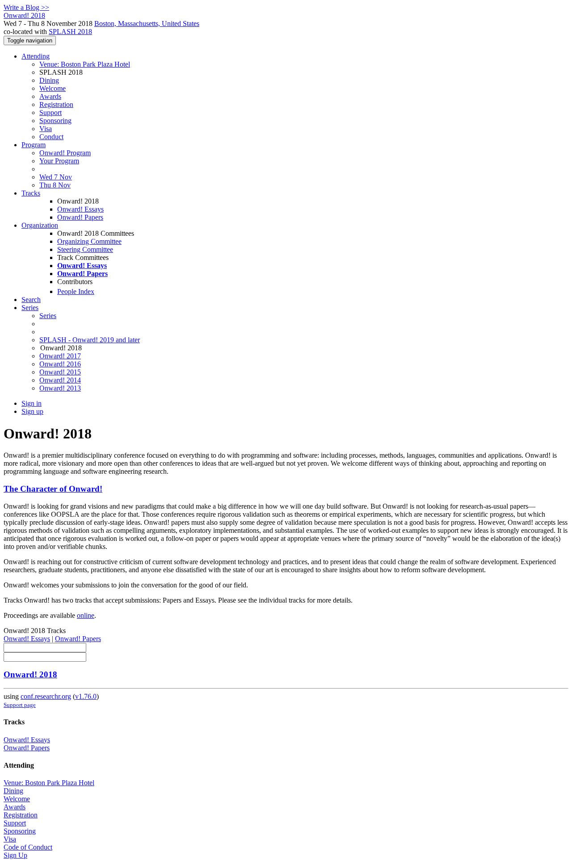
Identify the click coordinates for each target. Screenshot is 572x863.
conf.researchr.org (46, 696)
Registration (56, 104)
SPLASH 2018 (70, 31)
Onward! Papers (80, 217)
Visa (45, 128)
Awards (50, 96)
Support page (20, 704)
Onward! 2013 (60, 388)
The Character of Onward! (53, 488)
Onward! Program (65, 153)
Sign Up (15, 855)
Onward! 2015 (60, 372)
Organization (39, 225)
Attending (35, 56)
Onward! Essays (80, 209)
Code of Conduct (28, 847)
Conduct (51, 136)
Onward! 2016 (60, 364)
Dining (49, 80)
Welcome (52, 88)
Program (33, 145)
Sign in (31, 403)
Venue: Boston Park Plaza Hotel (84, 64)
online (85, 615)
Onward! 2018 (30, 674)
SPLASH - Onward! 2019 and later (89, 340)
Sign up (32, 411)
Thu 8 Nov (55, 185)
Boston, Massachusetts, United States (146, 23)
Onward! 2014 (60, 380)
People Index (75, 291)
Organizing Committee (89, 241)
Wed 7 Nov (55, 177)
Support (50, 112)
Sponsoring (55, 120)
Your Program (59, 161)
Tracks (30, 193)
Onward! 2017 (60, 356)
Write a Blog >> (26, 7)
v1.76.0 (86, 696)
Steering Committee (85, 249)
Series (47, 315)
